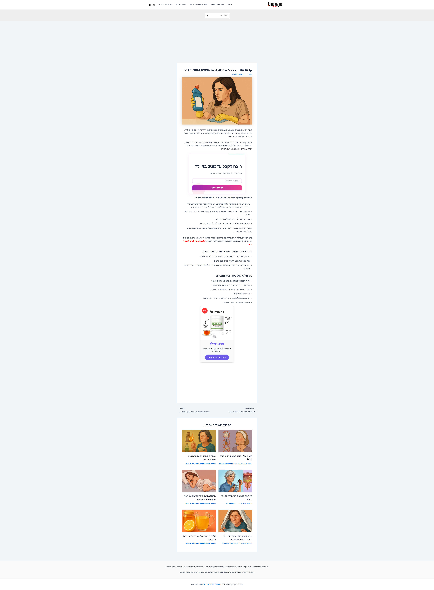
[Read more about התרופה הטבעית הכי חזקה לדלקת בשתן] (235, 481)
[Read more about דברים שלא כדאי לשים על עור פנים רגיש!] (235, 441)
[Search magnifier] (207, 15)
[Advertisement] (217, 38)
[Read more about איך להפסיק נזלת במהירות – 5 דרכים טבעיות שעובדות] (235, 521)
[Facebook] (154, 5)
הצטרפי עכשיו (217, 188)
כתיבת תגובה (247, 464)
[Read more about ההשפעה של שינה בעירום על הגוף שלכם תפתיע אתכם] (199, 481)
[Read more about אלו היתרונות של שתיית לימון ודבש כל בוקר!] (199, 521)
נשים (230, 5)
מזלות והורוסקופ (217, 5)
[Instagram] (150, 5)
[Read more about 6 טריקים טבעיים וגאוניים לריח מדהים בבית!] (199, 441)
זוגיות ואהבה (181, 5)
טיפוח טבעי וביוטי (165, 5)
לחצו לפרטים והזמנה (217, 357)
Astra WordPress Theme (210, 584)
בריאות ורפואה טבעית (198, 5)
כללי (197, 464)
